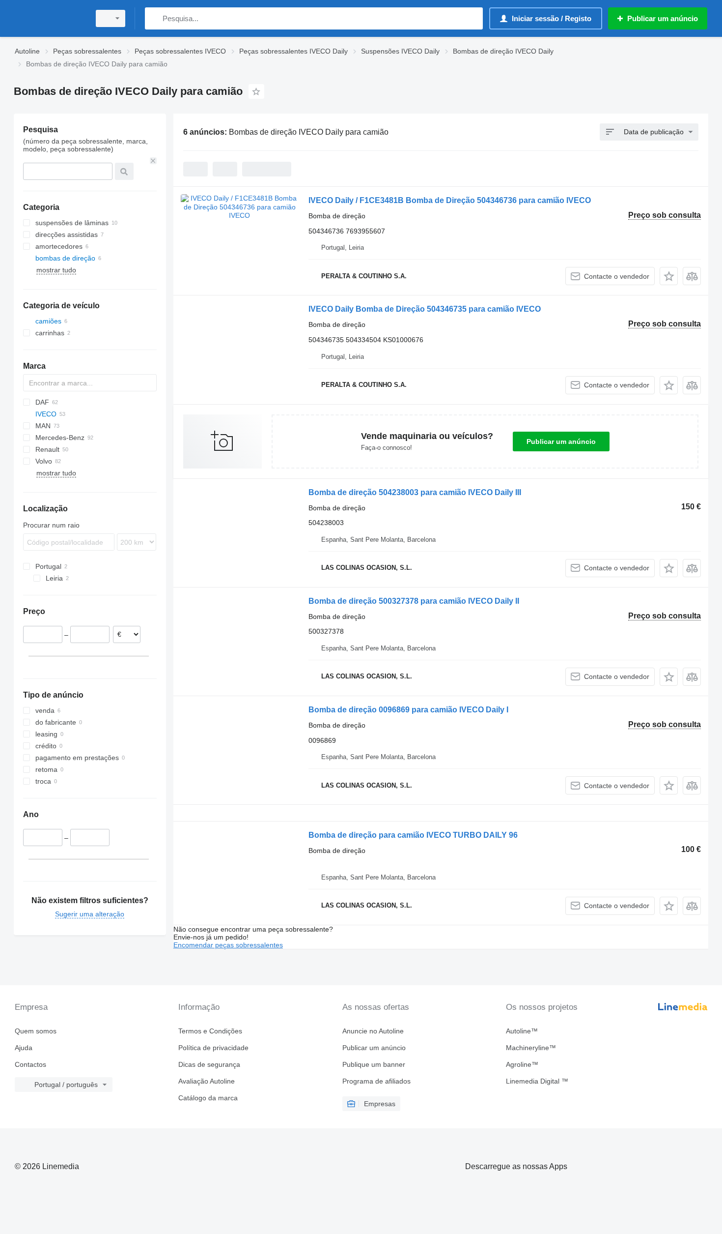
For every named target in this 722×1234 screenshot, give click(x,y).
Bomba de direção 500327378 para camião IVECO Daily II (413, 601)
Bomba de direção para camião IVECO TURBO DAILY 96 (413, 835)
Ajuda (23, 1048)
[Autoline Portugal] (49, 18)
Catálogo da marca (208, 1098)
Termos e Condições (210, 1031)
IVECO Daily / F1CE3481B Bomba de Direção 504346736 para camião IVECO (449, 200)
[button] (669, 276)
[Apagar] (153, 160)
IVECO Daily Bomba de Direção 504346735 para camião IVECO (424, 309)
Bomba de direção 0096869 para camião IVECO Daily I (408, 709)
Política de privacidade (213, 1048)
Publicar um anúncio (561, 441)
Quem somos (35, 1031)
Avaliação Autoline (206, 1081)
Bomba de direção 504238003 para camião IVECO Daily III (414, 492)
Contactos (30, 1064)
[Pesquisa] (154, 18)
